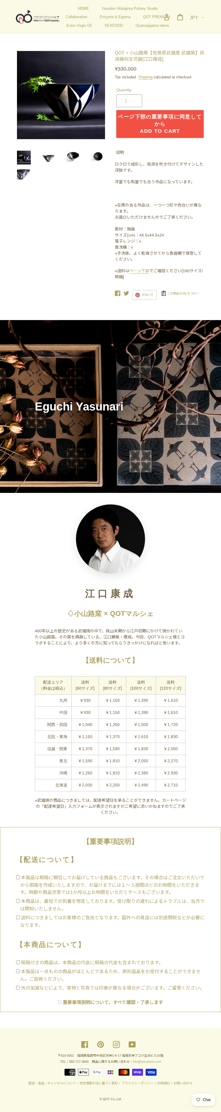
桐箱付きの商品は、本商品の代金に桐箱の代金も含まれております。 (92, 962)
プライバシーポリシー (137, 1083)
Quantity (124, 90)
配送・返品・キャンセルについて (52, 1083)
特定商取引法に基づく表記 (99, 1083)
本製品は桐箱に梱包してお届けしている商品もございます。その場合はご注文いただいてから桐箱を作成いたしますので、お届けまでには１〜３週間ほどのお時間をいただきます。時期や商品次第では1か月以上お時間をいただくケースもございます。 (112, 885)
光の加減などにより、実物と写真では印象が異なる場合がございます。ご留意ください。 (112, 988)
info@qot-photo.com (147, 1061)
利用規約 (163, 1083)
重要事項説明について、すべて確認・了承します (113, 1002)
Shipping (145, 77)
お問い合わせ (183, 1083)
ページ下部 (139, 270)
